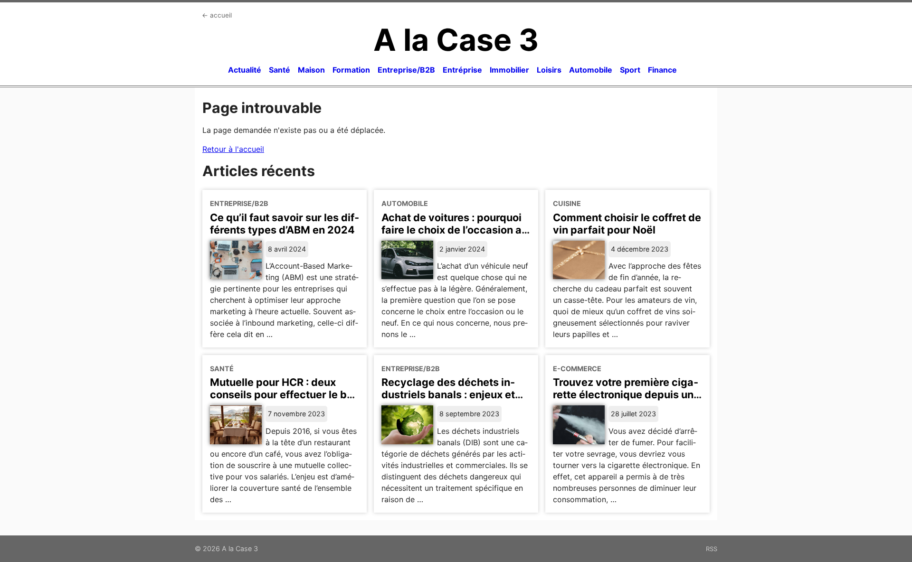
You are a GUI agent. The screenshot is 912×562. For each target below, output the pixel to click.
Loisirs (549, 70)
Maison (311, 70)
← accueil (217, 15)
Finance (662, 70)
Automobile (590, 70)
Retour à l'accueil (233, 149)
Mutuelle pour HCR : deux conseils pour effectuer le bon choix (284, 394)
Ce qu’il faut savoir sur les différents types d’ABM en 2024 (284, 223)
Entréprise (462, 70)
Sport (630, 70)
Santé (279, 70)
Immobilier (509, 70)
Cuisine (567, 203)
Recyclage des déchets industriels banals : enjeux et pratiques (448, 394)
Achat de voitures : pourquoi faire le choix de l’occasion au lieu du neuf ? (454, 229)
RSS (711, 549)
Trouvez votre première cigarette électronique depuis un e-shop (625, 394)
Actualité (244, 70)
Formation (351, 70)
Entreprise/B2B (406, 70)
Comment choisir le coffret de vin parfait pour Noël (627, 223)
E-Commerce (577, 369)
